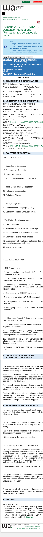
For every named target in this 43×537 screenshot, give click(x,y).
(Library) (29, 517)
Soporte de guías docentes (32, 526)
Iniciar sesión (37, 1)
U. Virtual (26, 1)
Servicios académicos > (14, 17)
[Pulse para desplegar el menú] (2, 13)
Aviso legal (29, 528)
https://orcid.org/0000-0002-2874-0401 (26, 146)
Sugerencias (36, 528)
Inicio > (5, 17)
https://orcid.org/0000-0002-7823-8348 (26, 122)
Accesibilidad (21, 528)
